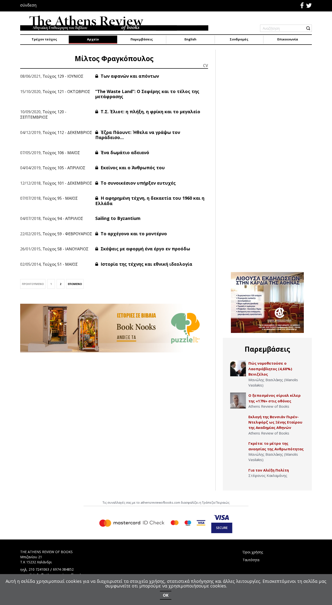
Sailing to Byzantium (117, 218)
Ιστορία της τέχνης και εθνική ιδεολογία (145, 264)
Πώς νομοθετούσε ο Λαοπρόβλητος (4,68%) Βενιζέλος (270, 369)
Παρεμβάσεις (142, 39)
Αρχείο (93, 39)
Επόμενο (75, 284)
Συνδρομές (239, 39)
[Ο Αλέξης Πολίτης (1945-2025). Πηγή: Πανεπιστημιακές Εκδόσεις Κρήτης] (238, 475)
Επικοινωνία (287, 39)
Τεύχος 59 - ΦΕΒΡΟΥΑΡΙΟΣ (67, 233)
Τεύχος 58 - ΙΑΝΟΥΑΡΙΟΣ (65, 249)
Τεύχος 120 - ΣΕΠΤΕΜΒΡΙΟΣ (43, 114)
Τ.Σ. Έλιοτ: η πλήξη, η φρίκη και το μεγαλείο (149, 111)
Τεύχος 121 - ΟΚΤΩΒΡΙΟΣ (66, 91)
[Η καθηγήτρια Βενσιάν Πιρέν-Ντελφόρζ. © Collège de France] (238, 422)
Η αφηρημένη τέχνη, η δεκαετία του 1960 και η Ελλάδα (149, 200)
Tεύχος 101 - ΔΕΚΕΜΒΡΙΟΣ (67, 183)
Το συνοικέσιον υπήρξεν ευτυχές (137, 183)
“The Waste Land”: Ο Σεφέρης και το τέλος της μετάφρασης (147, 94)
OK (165, 595)
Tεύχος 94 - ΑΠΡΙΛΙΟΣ (63, 218)
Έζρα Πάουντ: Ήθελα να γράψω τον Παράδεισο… (137, 135)
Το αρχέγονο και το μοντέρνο (133, 233)
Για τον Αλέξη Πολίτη (268, 470)
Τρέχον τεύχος (44, 39)
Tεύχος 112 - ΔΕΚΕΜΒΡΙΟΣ (67, 132)
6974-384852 (63, 569)
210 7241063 (39, 569)
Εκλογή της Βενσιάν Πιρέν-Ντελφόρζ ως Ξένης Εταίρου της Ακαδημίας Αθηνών (275, 422)
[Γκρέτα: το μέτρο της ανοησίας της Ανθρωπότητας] (238, 448)
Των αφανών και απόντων (129, 76)
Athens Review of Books (268, 406)
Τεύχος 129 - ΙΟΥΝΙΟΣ (63, 76)
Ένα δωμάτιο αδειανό (124, 152)
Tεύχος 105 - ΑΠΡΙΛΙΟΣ (64, 167)
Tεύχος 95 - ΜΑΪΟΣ (60, 198)
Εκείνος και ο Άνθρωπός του (132, 167)
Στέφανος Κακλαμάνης (267, 475)
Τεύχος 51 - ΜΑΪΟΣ (60, 264)
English (190, 39)
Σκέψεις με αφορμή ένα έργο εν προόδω (144, 249)
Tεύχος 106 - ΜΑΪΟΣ (61, 152)
